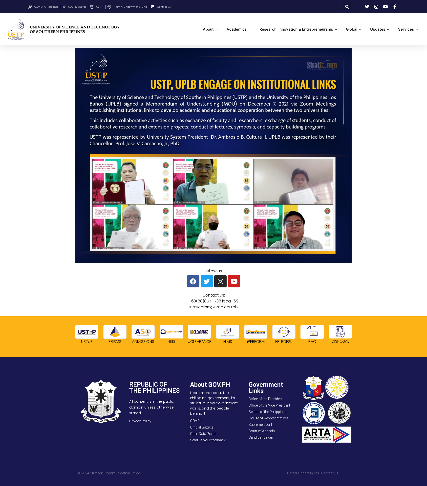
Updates (377, 29)
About (208, 29)
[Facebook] (193, 281)
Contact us (329, 473)
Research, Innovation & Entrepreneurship (296, 29)
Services (406, 29)
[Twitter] (207, 281)
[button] (347, 6)
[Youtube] (234, 281)
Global (351, 29)
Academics (237, 29)
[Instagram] (220, 281)
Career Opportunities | (303, 473)
